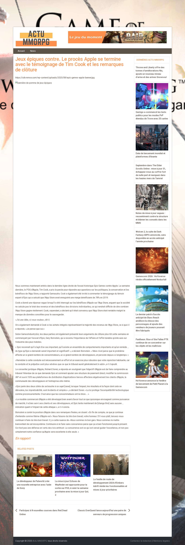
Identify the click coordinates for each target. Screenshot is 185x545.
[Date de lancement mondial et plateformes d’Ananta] (152, 137)
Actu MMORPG (40, 541)
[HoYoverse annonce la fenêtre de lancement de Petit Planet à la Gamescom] (152, 364)
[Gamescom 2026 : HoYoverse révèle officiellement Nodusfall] (152, 260)
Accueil (21, 51)
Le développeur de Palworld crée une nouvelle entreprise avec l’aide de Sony (34, 484)
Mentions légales (161, 541)
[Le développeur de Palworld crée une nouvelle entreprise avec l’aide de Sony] (34, 465)
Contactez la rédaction (140, 541)
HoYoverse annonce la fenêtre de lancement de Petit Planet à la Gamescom (152, 383)
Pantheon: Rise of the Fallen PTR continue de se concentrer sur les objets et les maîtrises (152, 342)
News (33, 51)
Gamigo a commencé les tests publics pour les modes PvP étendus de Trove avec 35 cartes (152, 115)
